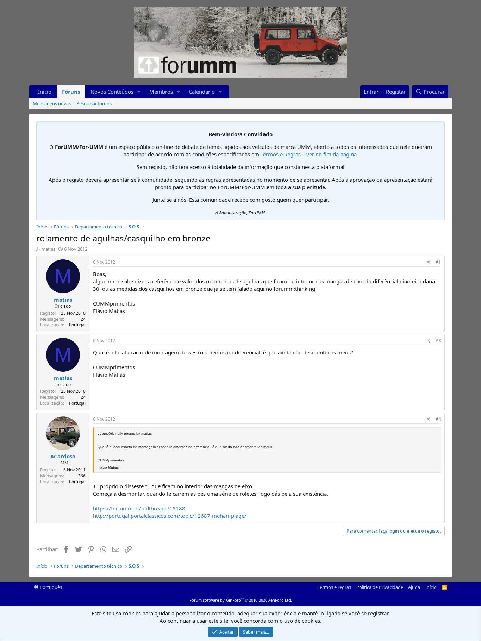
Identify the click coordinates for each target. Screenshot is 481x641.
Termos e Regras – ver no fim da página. (309, 154)
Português (50, 587)
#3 (438, 341)
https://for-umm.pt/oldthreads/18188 (139, 508)
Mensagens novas (52, 103)
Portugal (77, 325)
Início (44, 91)
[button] (139, 91)
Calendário (202, 91)
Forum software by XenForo (240, 600)
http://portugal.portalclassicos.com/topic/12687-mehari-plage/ (169, 515)
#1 (438, 262)
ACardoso (62, 456)
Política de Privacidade (379, 587)
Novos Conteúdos (111, 91)
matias (48, 249)
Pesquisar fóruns (94, 103)
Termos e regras (334, 587)
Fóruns (71, 91)
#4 (438, 419)
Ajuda (414, 587)
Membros (161, 91)
